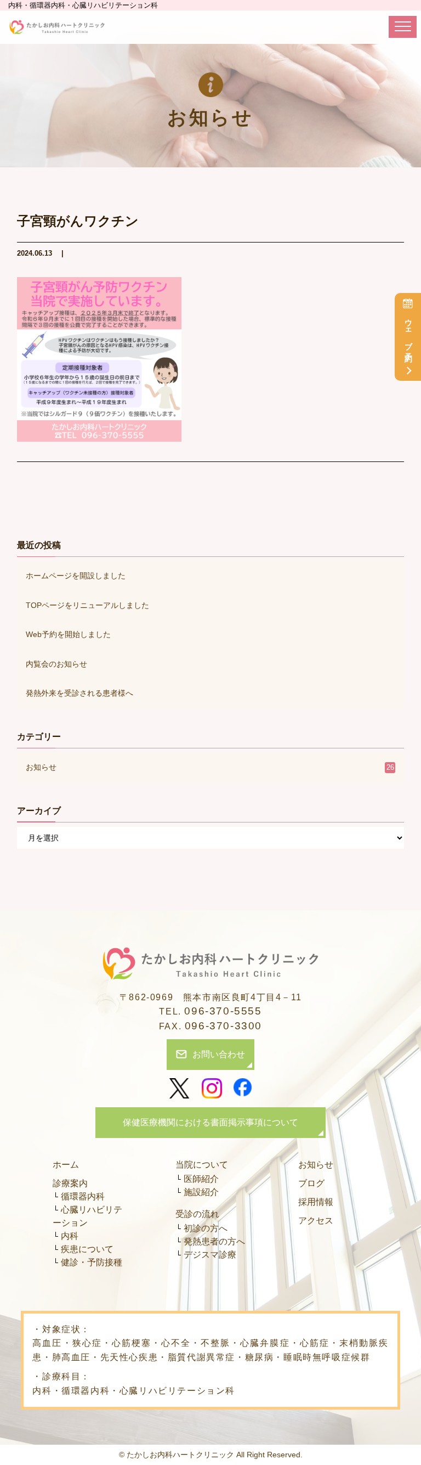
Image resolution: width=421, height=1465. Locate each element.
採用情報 (315, 1202)
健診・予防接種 (91, 1262)
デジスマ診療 (210, 1254)
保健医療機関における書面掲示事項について (210, 1122)
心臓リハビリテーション (87, 1216)
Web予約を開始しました (68, 634)
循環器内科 (83, 1196)
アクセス (315, 1220)
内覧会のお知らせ (56, 664)
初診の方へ (205, 1228)
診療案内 (70, 1183)
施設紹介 (201, 1192)
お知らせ (210, 767)
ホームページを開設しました (76, 575)
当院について (201, 1164)
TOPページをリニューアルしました (87, 605)
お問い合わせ (218, 1054)
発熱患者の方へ (214, 1241)
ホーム (66, 1164)
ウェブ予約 (408, 332)
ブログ (311, 1183)
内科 (69, 1236)
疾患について (87, 1249)
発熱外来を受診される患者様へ (79, 693)
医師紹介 (201, 1179)
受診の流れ (197, 1214)
